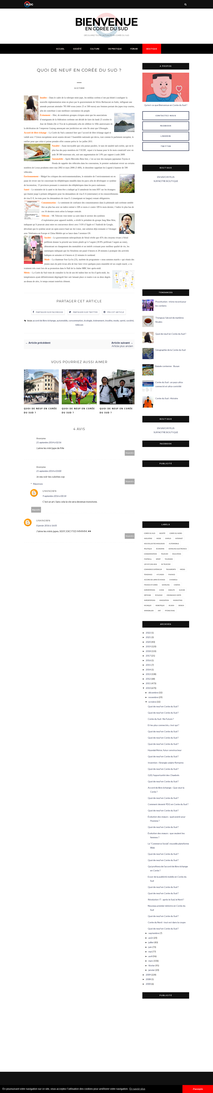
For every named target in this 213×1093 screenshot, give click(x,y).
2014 (148, 669)
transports (171, 569)
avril (150, 956)
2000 (148, 984)
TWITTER (166, 146)
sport (158, 559)
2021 (148, 637)
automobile (62, 320)
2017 (148, 655)
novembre (153, 697)
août (150, 937)
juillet (151, 942)
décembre (153, 692)
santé (122, 320)
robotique (160, 605)
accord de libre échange (44, 320)
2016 (148, 660)
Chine (161, 590)
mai (150, 951)
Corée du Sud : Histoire (166, 398)
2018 (148, 651)
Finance (171, 574)
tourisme (169, 559)
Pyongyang (170, 610)
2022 (148, 632)
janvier (151, 970)
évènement (98, 320)
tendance (148, 574)
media (182, 569)
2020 (148, 642)
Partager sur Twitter (85, 312)
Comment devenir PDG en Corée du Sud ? (168, 804)
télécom (79, 324)
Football (148, 559)
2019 (148, 646)
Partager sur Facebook (49, 312)
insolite (108, 320)
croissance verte (174, 595)
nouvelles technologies (154, 543)
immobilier (149, 610)
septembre (153, 933)
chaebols (173, 580)
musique (147, 605)
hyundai (160, 574)
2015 (148, 665)
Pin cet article (115, 312)
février (151, 965)
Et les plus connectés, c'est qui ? (163, 725)
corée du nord (175, 533)
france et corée (151, 585)
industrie (148, 538)
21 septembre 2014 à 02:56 (48, 442)
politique (148, 549)
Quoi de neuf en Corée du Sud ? (40, 410)
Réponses (38, 483)
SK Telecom (165, 564)
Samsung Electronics (178, 549)
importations (149, 600)
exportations (149, 590)
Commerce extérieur (153, 569)
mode (116, 320)
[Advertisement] (165, 236)
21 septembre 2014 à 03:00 (48, 471)
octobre (152, 701)
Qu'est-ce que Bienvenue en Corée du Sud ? (165, 105)
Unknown (50, 490)
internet (179, 538)
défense (147, 595)
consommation (76, 320)
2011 (148, 683)
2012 (148, 678)
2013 (148, 674)
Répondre (130, 453)
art (159, 610)
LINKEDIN (166, 136)
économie (160, 549)
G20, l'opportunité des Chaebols (163, 775)
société (130, 320)
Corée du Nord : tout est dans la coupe (167, 922)
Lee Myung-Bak (150, 564)
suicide (182, 590)
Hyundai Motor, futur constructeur (165, 750)
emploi (168, 538)
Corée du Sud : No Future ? (161, 719)
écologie (88, 320)
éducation (176, 554)
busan (171, 605)
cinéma (177, 585)
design (181, 605)
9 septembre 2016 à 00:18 (54, 496)
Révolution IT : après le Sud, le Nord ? (166, 899)
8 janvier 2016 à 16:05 (46, 525)
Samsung (166, 585)
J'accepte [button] (198, 1089)
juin (150, 947)
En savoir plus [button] (137, 1089)
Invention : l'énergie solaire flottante (166, 762)
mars (150, 960)
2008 (148, 979)
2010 (148, 688)
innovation (164, 600)
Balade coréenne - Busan (167, 366)
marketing (177, 600)
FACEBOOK (165, 126)
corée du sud (149, 533)
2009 (148, 974)
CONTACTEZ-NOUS (165, 116)
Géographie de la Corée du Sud (170, 350)
